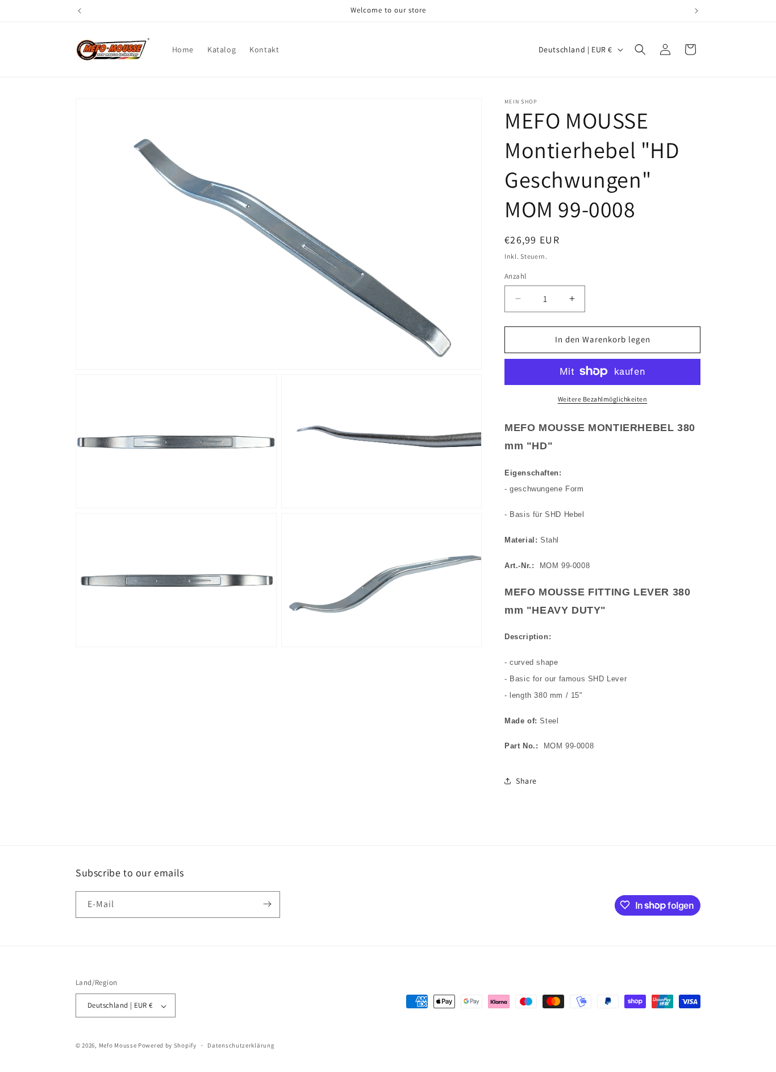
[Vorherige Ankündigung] (79, 11)
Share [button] (526, 780)
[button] (640, 49)
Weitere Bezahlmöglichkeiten (603, 398)
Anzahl (515, 276)
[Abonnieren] (267, 904)
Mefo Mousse (118, 1046)
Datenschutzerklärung (240, 1045)
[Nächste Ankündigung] (696, 11)
